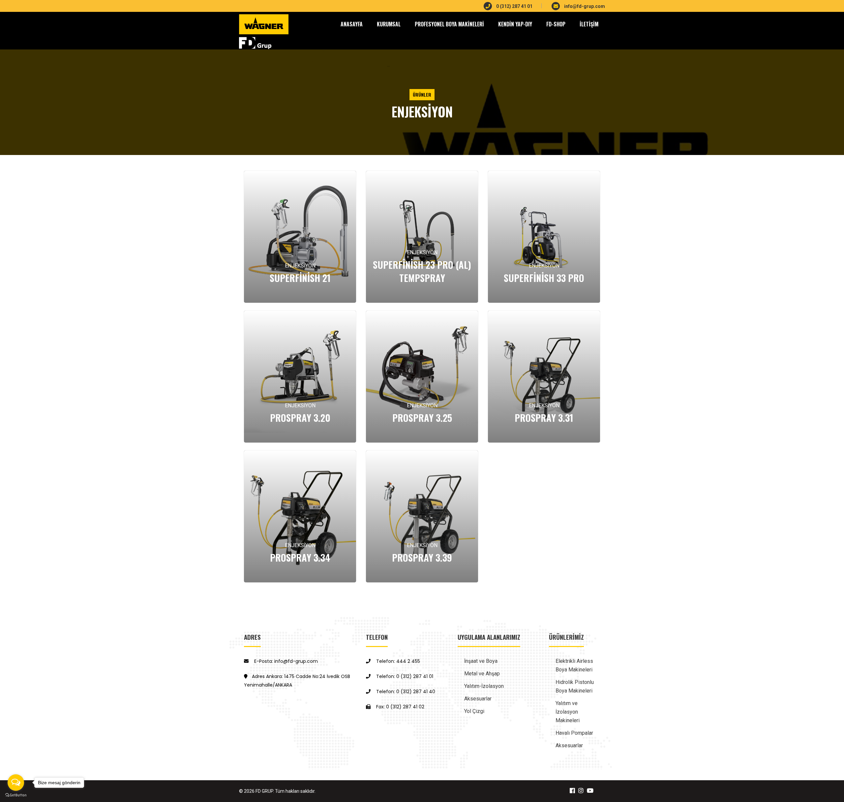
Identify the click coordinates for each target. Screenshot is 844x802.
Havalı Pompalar (574, 733)
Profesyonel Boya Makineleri (449, 24)
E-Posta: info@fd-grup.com (285, 661)
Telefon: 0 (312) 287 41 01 (404, 676)
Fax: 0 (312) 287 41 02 (399, 706)
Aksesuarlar (478, 698)
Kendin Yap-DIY (515, 24)
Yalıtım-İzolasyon (484, 686)
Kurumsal (389, 24)
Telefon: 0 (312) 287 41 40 (405, 691)
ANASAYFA (352, 24)
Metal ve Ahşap (482, 673)
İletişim (589, 24)
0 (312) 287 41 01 (513, 6)
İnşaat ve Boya (480, 661)
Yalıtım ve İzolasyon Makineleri (568, 712)
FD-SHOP (555, 24)
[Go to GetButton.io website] (15, 795)
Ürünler (422, 94)
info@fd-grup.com (584, 6)
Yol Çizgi (474, 711)
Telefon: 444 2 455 (397, 661)
